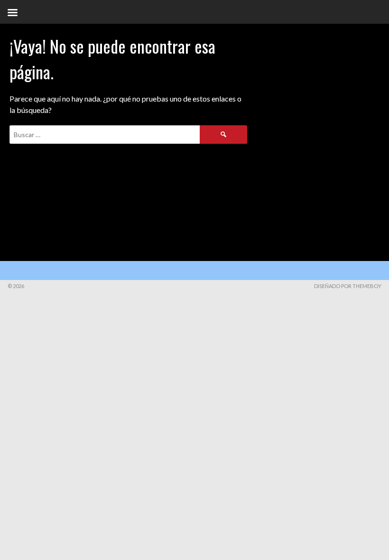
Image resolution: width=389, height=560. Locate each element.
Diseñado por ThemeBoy (347, 286)
